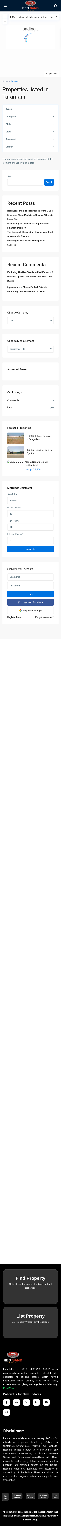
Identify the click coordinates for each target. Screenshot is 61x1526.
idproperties (13, 287)
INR (11, 320)
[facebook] (6, 1402)
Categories (11, 116)
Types (9, 109)
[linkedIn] (36, 1402)
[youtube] (46, 1402)
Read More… (9, 1388)
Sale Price (12, 494)
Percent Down (13, 507)
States (9, 124)
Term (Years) (13, 521)
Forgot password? (44, 617)
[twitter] (26, 1402)
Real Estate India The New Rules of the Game (30, 211)
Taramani (11, 139)
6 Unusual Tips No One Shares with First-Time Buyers (30, 276)
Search (10, 176)
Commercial (13, 400)
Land (9, 407)
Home (5, 81)
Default (9, 146)
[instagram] (6, 1412)
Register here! (14, 617)
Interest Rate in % (15, 534)
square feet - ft (18, 349)
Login (30, 594)
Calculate (30, 549)
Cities (9, 131)
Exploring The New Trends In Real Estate (27, 272)
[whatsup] (16, 1402)
